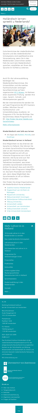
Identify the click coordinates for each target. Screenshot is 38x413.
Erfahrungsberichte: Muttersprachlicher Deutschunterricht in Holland (16, 272)
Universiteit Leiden (15, 204)
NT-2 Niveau (19, 92)
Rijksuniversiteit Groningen (18, 197)
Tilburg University (14, 202)
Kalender (6, 392)
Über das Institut (9, 388)
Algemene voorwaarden (11, 397)
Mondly (28, 135)
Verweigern (33, 4)
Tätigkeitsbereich (9, 390)
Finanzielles (9, 260)
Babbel (21, 135)
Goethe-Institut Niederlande (18, 188)
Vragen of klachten (10, 399)
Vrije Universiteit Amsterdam (19, 211)
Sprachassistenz (11, 279)
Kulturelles (9, 267)
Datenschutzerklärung (11, 395)
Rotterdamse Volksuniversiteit (19, 199)
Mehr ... (7, 291)
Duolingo (10, 137)
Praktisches (9, 263)
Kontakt (8, 288)
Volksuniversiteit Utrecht (17, 209)
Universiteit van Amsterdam (18, 206)
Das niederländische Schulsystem (17, 239)
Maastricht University (16, 195)
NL (3, 302)
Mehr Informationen (11, 125)
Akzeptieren (33, 2)
